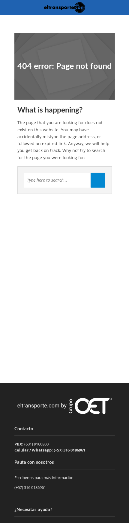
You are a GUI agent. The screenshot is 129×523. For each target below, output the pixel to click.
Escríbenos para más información (44, 477)
